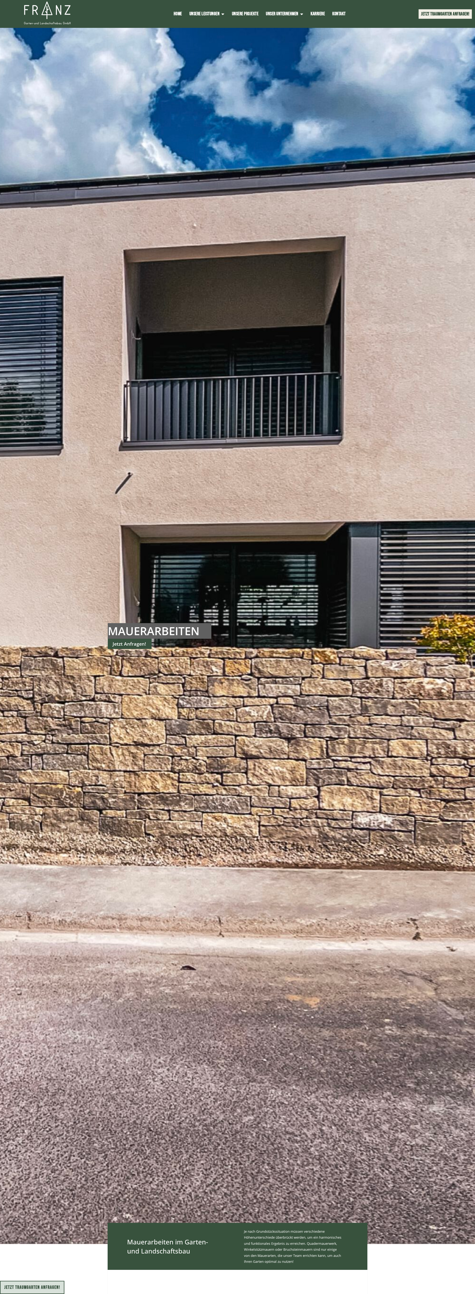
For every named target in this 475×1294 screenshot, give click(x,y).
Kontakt (339, 14)
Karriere (318, 14)
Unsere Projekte (245, 14)
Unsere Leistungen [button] (204, 14)
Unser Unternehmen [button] (282, 14)
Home (178, 14)
